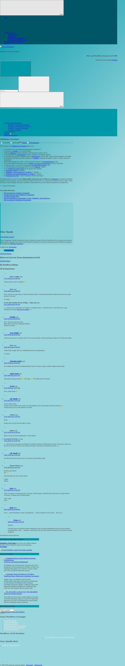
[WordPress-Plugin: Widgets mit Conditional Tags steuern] (19, 574)
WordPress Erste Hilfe (11, 624)
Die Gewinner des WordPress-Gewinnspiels (17, 200)
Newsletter (3, 547)
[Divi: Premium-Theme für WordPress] (12, 612)
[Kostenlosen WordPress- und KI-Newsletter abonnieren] (16, 550)
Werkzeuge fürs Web (12, 176)
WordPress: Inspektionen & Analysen (19, 126)
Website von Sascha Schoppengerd (39, 163)
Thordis (24, 143)
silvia (11, 488)
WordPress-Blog (13, 34)
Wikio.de (37, 167)
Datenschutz (38, 665)
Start (5, 18)
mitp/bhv (36, 158)
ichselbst (12, 317)
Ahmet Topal (14, 373)
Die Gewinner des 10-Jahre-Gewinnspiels (17, 193)
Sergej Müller (14, 333)
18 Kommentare (34, 143)
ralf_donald (13, 399)
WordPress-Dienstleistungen (12, 123)
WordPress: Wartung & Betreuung (18, 125)
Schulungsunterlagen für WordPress (15, 626)
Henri (12, 507)
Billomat (13, 153)
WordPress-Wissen (9, 33)
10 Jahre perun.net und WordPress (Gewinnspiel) (19, 195)
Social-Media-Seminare (39, 165)
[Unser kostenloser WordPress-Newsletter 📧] (59, 637)
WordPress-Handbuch (14, 130)
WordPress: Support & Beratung (18, 128)
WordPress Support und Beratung (14, 627)
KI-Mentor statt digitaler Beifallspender (16, 562)
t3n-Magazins (21, 154)
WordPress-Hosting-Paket (16, 168)
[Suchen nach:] (9, 91)
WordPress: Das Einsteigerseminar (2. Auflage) (20, 174)
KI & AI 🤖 (7, 133)
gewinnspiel (12, 247)
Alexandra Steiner (16, 361)
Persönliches (9, 250)
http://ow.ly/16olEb (23, 309)
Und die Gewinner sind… (12, 196)
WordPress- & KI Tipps (8, 543)
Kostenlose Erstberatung (11, 629)
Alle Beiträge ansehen (7, 237)
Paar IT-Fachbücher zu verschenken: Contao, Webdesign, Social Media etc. (27, 198)
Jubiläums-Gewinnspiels (19, 146)
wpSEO (15, 151)
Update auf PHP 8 (9, 132)
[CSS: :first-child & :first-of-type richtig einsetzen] (15, 592)
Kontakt (6, 43)
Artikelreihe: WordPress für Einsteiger (15, 37)
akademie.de (36, 156)
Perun (16, 520)
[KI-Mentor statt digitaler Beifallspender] (21, 560)
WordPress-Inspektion (10, 622)
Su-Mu (12, 386)
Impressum (55, 179)
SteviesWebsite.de (48, 161)
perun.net (3, 48)
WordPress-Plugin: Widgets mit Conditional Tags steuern (21, 576)
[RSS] (18, 662)
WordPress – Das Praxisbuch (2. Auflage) (19, 172)
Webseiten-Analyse (12, 170)
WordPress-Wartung (10, 620)
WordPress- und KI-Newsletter (17, 40)
